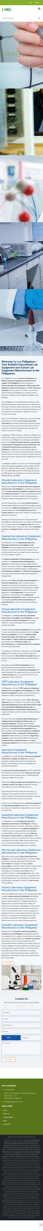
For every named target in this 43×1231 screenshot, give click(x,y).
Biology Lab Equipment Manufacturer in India (18, 1143)
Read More (7, 963)
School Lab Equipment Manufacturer (28, 1142)
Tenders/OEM (8, 1117)
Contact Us (7, 1124)
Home (5, 1110)
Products (6, 1114)
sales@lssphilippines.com (13, 1102)
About (37, 2)
